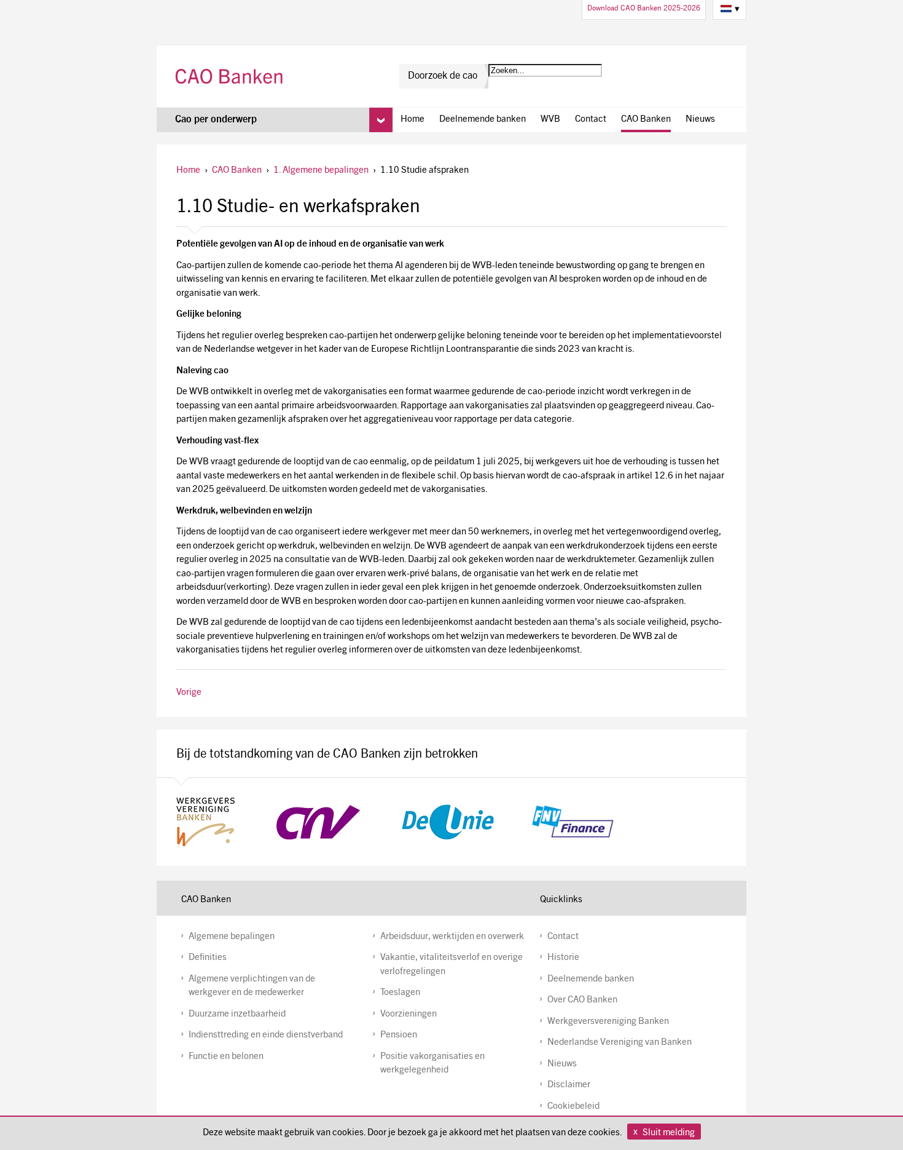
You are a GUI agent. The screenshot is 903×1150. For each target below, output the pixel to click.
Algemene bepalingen (232, 937)
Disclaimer (568, 1085)
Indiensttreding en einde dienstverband (266, 1035)
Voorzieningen (408, 1014)
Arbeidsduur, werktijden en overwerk (452, 937)
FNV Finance (572, 821)
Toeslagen (400, 992)
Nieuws (700, 119)
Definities (208, 957)
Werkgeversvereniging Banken (608, 1021)
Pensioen (398, 1035)
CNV (318, 821)
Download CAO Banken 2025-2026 (643, 8)
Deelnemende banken (482, 119)
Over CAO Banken (582, 1000)
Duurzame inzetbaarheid (237, 1014)
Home (412, 119)
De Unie (448, 821)
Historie (563, 957)
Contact (590, 119)
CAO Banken (230, 76)
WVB (550, 119)
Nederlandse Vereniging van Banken (619, 1042)
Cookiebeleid (573, 1106)
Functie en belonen (226, 1056)
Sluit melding (669, 1133)
